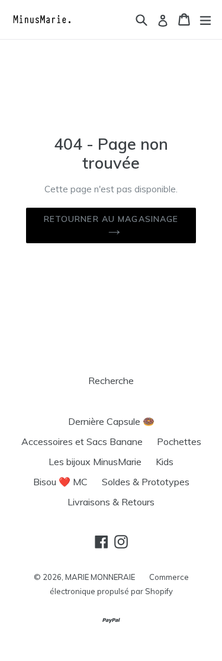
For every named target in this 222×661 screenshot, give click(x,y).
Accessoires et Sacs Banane (82, 441)
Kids (164, 461)
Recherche (111, 380)
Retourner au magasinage (111, 219)
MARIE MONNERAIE (100, 577)
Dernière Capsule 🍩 (111, 421)
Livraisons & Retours (111, 502)
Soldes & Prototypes (145, 482)
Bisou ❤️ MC (60, 482)
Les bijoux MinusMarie (95, 461)
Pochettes (179, 441)
